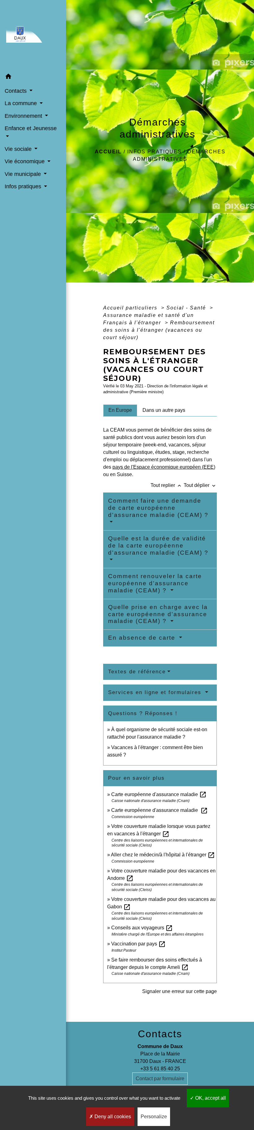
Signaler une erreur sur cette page (179, 991)
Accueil (108, 151)
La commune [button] (21, 103)
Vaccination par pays (138, 943)
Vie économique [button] (25, 161)
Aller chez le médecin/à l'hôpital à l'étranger (163, 854)
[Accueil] (33, 35)
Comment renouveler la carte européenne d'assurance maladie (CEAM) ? (155, 583)
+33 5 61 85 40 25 (160, 1068)
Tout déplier (200, 485)
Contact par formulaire (160, 1078)
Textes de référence (137, 672)
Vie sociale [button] (19, 149)
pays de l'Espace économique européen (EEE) (163, 467)
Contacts (160, 1033)
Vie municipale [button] (23, 174)
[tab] (120, 410)
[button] (33, 77)
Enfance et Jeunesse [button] (31, 128)
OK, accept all (210, 1098)
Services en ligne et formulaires (156, 692)
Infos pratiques (154, 151)
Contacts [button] (16, 91)
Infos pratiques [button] (24, 186)
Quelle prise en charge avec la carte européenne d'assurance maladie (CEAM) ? (158, 614)
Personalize (154, 1116)
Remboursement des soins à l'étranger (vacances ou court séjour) (159, 330)
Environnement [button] (24, 116)
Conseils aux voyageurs (142, 927)
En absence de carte (142, 637)
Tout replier (166, 485)
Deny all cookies (112, 1116)
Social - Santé (187, 307)
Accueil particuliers (131, 307)
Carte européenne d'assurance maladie (159, 794)
